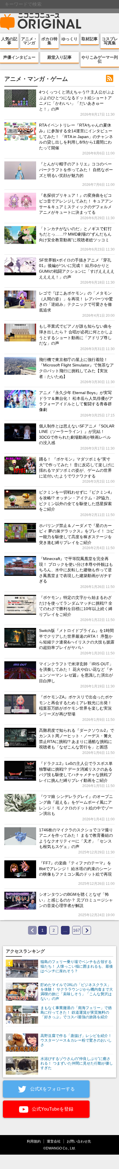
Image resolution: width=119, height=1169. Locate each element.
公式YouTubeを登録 (52, 1109)
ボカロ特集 (49, 41)
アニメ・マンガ (29, 41)
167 (76, 930)
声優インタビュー (19, 57)
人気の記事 (9, 41)
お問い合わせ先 (79, 1141)
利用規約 (34, 1141)
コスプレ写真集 (110, 41)
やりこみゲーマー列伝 (99, 59)
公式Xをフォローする (52, 1088)
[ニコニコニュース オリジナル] (40, 21)
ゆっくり (70, 39)
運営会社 (54, 1141)
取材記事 (89, 39)
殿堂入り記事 (59, 57)
